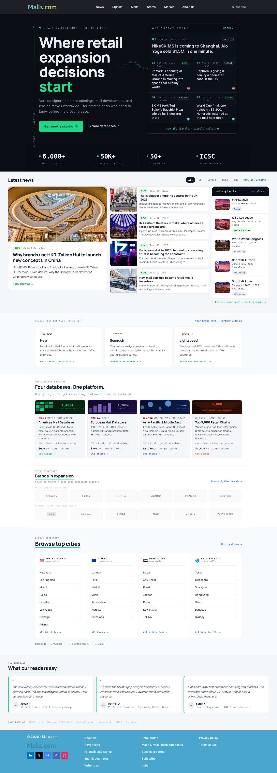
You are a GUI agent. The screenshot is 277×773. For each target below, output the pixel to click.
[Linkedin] (30, 755)
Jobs (145, 765)
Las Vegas (61, 609)
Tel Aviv (164, 617)
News (100, 7)
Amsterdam (112, 602)
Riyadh (164, 587)
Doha (164, 602)
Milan (112, 595)
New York (61, 572)
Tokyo (216, 572)
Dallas (61, 595)
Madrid (112, 587)
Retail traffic (150, 738)
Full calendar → (255, 302)
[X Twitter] (39, 755)
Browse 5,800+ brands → (226, 481)
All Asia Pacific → (208, 632)
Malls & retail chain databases (162, 744)
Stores (151, 7)
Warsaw (112, 609)
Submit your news (96, 758)
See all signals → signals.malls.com (192, 128)
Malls (134, 7)
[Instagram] (64, 755)
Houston (61, 602)
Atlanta (61, 624)
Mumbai (57, 644)
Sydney (216, 617)
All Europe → (99, 632)
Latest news (21, 180)
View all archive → (256, 179)
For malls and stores (98, 751)
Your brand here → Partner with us (218, 321)
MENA (225, 180)
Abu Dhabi (164, 580)
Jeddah (164, 595)
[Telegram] (47, 755)
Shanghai (216, 587)
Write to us (91, 765)
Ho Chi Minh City (80, 644)
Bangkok (216, 609)
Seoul (216, 602)
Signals (117, 7)
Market (169, 7)
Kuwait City (164, 609)
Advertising (92, 744)
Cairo (101, 644)
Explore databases (104, 126)
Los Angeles (61, 580)
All (190, 180)
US (200, 180)
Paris (112, 580)
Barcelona (112, 617)
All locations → (231, 544)
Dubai (164, 572)
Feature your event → (229, 302)
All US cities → (50, 632)
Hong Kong (216, 595)
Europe (212, 180)
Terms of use (208, 744)
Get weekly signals (61, 126)
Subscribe (239, 7)
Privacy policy (208, 738)
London (112, 572)
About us (188, 7)
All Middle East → (155, 632)
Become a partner (153, 751)
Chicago (61, 617)
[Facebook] (56, 755)
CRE (236, 180)
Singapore (216, 580)
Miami (61, 587)
